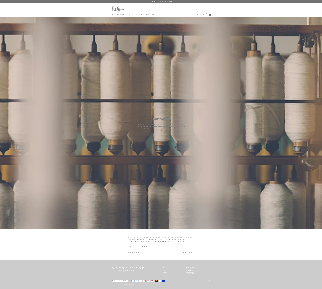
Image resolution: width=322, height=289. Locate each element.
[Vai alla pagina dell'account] (207, 14)
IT (197, 14)
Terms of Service (191, 267)
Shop (164, 270)
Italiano (114, 280)
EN (200, 14)
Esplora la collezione (136, 14)
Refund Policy (190, 268)
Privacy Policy (190, 272)
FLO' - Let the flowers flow (127, 284)
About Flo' (166, 268)
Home (113, 14)
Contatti (155, 14)
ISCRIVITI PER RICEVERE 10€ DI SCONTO (161, 1)
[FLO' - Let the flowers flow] (122, 8)
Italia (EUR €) (122, 280)
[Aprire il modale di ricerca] (204, 14)
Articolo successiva (188, 252)
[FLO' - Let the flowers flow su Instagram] (209, 280)
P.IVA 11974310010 (191, 273)
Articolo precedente (133, 252)
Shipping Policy (190, 270)
